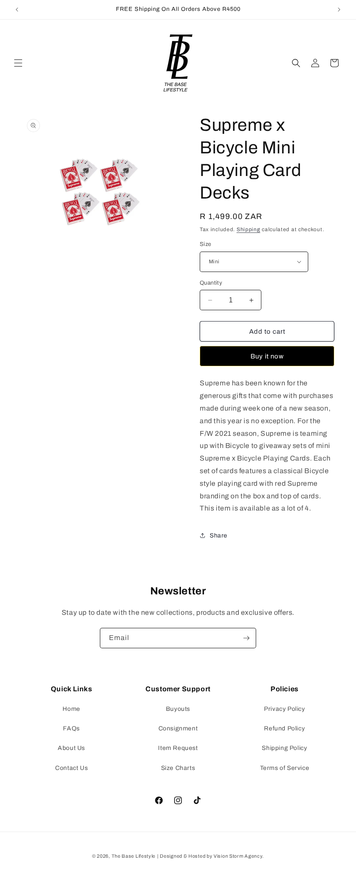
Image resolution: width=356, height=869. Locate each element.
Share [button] (218, 535)
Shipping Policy (284, 748)
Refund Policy (284, 728)
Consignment (178, 728)
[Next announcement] (339, 9)
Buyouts (178, 709)
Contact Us (71, 768)
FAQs (71, 728)
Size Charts (178, 768)
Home (71, 709)
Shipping (248, 229)
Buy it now (267, 356)
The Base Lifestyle (134, 856)
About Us (71, 748)
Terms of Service (285, 768)
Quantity (211, 283)
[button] (18, 63)
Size (205, 244)
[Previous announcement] (16, 9)
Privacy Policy (284, 709)
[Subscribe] (246, 638)
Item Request (178, 748)
